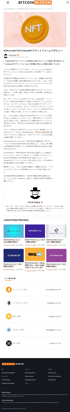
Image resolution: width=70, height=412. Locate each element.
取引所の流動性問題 (42, 132)
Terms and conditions (54, 376)
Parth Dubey (34, 202)
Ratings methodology (8, 383)
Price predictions (30, 373)
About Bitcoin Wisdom (8, 373)
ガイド (27, 383)
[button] (67, 2)
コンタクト (5, 376)
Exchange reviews (30, 380)
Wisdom (13, 364)
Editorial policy (6, 380)
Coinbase (39, 99)
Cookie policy (52, 380)
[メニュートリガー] (7, 2)
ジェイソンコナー (10, 245)
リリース (41, 69)
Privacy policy (52, 373)
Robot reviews (29, 376)
